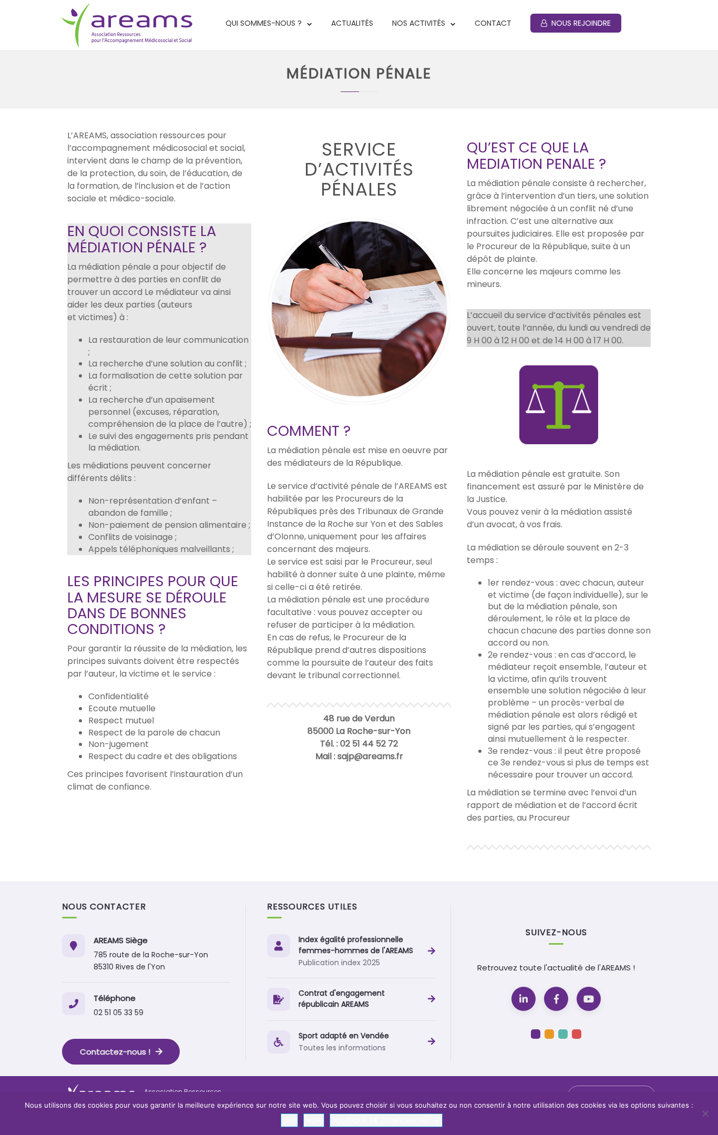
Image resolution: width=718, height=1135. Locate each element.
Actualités (352, 23)
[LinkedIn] (523, 999)
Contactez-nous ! (115, 1051)
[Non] (705, 1113)
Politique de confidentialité (386, 1120)
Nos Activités (419, 23)
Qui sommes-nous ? (264, 23)
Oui (289, 1120)
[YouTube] (589, 999)
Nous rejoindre (581, 23)
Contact (493, 23)
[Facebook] (556, 999)
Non (314, 1120)
